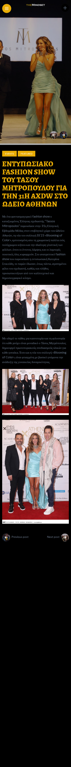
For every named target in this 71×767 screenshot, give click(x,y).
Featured (26, 153)
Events (9, 153)
